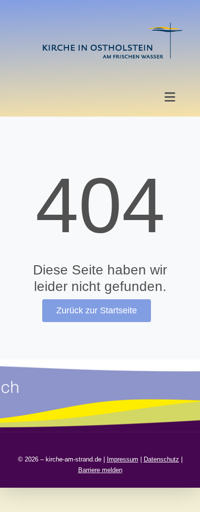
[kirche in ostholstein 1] (112, 23)
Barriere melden (100, 470)
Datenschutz (161, 459)
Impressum (122, 459)
